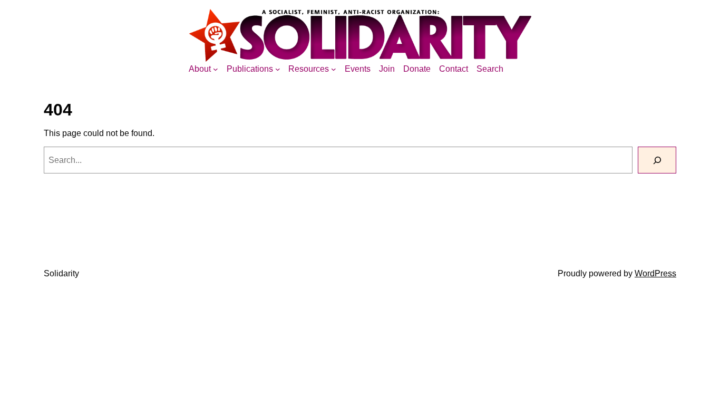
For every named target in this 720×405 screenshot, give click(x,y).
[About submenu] (215, 69)
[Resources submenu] (333, 69)
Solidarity (61, 273)
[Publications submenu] (277, 69)
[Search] (657, 160)
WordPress (655, 273)
